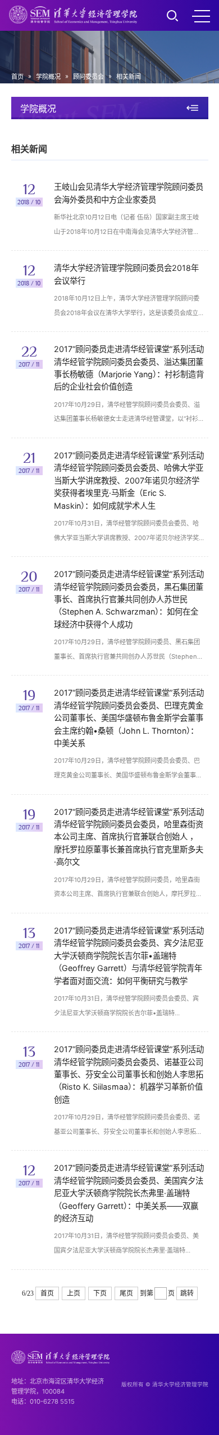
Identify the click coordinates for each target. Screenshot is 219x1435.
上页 (73, 1293)
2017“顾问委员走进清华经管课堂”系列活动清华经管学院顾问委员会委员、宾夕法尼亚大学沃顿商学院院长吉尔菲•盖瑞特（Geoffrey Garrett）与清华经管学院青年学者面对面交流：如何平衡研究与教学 (129, 956)
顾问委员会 (88, 77)
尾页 (126, 1293)
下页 (100, 1293)
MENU (201, 16)
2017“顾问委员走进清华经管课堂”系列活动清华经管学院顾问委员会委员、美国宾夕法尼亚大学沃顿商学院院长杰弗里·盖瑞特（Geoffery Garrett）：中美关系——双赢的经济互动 (129, 1193)
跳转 (187, 1293)
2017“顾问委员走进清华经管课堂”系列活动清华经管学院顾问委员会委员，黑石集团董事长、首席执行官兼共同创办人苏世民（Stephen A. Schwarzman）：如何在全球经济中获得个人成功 (129, 599)
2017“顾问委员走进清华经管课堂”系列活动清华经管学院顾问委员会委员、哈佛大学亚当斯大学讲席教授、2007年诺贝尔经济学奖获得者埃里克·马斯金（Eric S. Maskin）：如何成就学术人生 (129, 480)
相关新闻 (128, 77)
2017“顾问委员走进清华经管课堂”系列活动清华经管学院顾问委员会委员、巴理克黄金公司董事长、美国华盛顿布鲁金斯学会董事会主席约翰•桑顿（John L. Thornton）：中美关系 (129, 718)
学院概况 (48, 77)
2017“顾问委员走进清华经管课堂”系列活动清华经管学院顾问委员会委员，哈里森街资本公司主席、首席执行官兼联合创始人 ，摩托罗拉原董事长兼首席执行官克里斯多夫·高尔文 (129, 837)
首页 (17, 77)
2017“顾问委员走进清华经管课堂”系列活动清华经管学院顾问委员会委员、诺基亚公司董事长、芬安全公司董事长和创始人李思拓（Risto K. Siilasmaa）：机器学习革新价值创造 (129, 1074)
